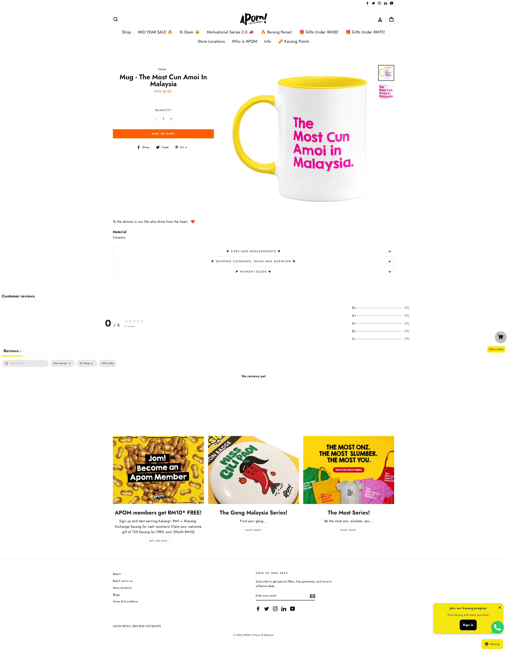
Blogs (116, 595)
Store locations (122, 588)
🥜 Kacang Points (293, 41)
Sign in (468, 625)
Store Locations (211, 41)
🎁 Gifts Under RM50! (319, 32)
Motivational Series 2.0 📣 (230, 32)
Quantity (163, 110)
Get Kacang (158, 540)
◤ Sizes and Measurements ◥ (253, 251)
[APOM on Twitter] (266, 608)
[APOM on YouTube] (292, 608)
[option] (301, 139)
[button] (380, 307)
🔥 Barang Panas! (276, 32)
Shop (126, 32)
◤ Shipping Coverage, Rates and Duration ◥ (253, 261)
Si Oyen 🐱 (190, 32)
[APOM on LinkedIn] (283, 608)
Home (162, 69)
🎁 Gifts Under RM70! (365, 32)
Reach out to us (122, 581)
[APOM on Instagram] (275, 608)
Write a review (496, 349)
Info (267, 41)
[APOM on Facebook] (258, 608)
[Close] (500, 608)
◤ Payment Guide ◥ (253, 272)
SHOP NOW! (253, 530)
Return (117, 574)
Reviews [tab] (12, 351)
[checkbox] (108, 363)
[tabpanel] (253, 389)
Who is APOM (244, 41)
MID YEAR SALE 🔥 (155, 32)
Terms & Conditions (125, 601)
